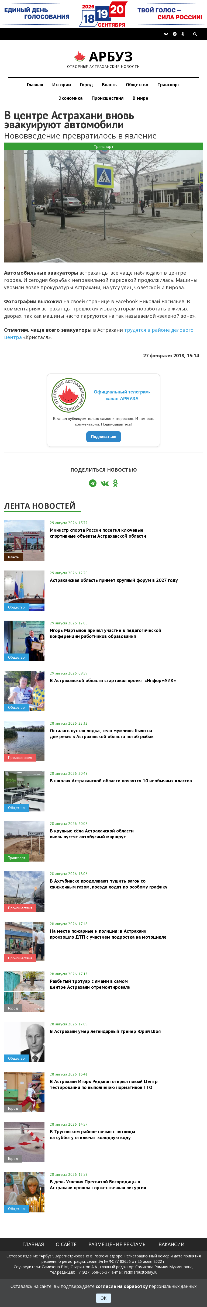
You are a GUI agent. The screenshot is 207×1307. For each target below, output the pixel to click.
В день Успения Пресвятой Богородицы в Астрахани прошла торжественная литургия (98, 1184)
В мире (140, 98)
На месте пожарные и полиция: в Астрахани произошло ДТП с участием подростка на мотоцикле (108, 934)
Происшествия (107, 98)
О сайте (66, 1244)
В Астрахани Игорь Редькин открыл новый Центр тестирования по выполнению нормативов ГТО (104, 1084)
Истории (61, 84)
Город (86, 84)
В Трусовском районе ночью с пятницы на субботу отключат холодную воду (92, 1134)
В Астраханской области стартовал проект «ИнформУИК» (113, 680)
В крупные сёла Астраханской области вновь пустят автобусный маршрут (92, 833)
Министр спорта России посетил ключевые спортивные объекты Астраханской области (98, 533)
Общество (137, 84)
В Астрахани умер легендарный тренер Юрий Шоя (105, 1031)
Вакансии (171, 1244)
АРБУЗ (103, 58)
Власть (109, 84)
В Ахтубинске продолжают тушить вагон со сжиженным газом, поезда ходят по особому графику (108, 884)
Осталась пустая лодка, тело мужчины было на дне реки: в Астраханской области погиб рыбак (102, 733)
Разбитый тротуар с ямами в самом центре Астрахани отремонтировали (90, 984)
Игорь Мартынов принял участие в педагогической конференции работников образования (105, 633)
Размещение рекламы (117, 1244)
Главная (35, 84)
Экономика (70, 98)
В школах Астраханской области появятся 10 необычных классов (121, 780)
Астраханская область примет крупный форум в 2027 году (114, 580)
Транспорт (168, 84)
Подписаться (103, 436)
